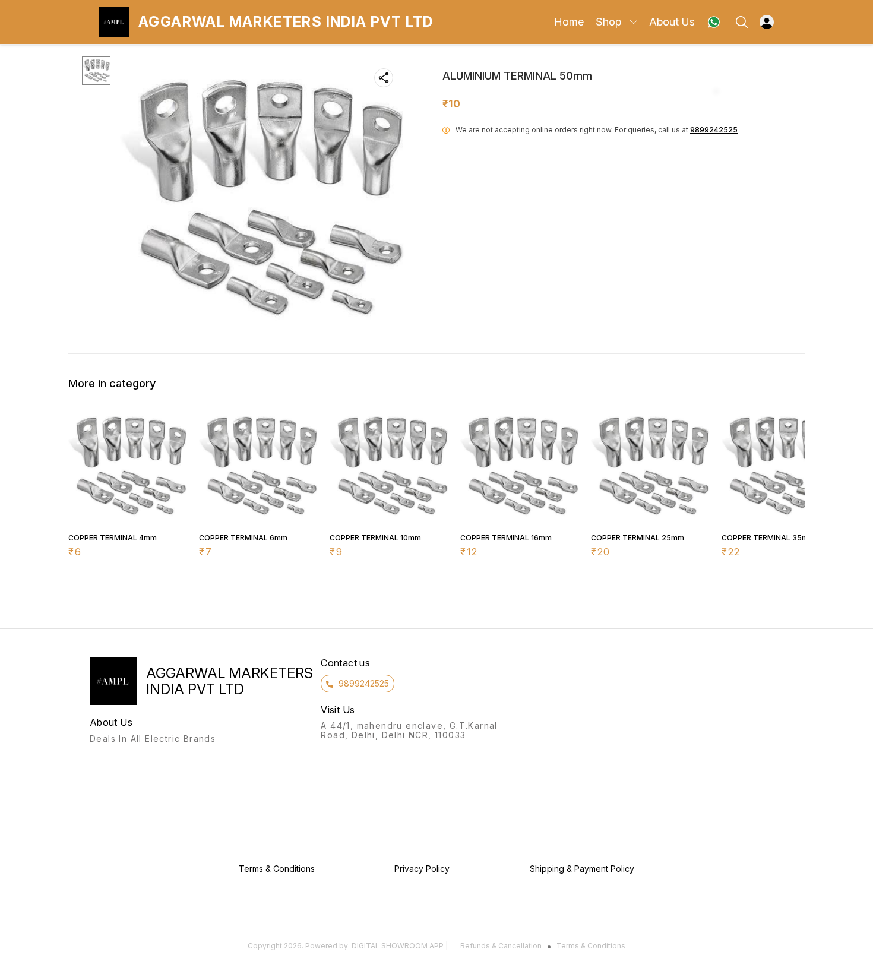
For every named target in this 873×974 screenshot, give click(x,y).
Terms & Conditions (590, 945)
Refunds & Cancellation (501, 945)
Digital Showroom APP (398, 945)
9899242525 (714, 129)
